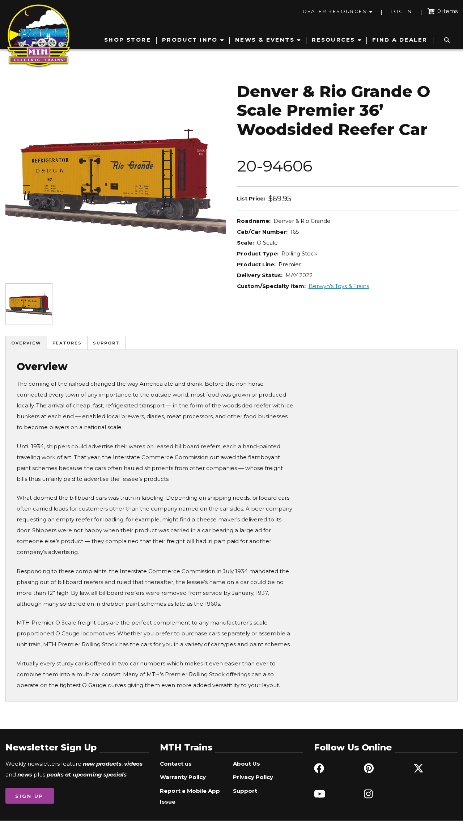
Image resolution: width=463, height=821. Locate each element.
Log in (401, 11)
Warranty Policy (183, 777)
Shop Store (127, 39)
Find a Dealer (399, 39)
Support (106, 343)
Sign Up (29, 796)
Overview (26, 343)
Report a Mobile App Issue (190, 796)
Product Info (190, 39)
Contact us (176, 763)
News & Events (264, 39)
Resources (333, 39)
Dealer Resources (335, 11)
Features (67, 343)
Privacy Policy (253, 777)
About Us (246, 763)
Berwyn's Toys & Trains (339, 286)
